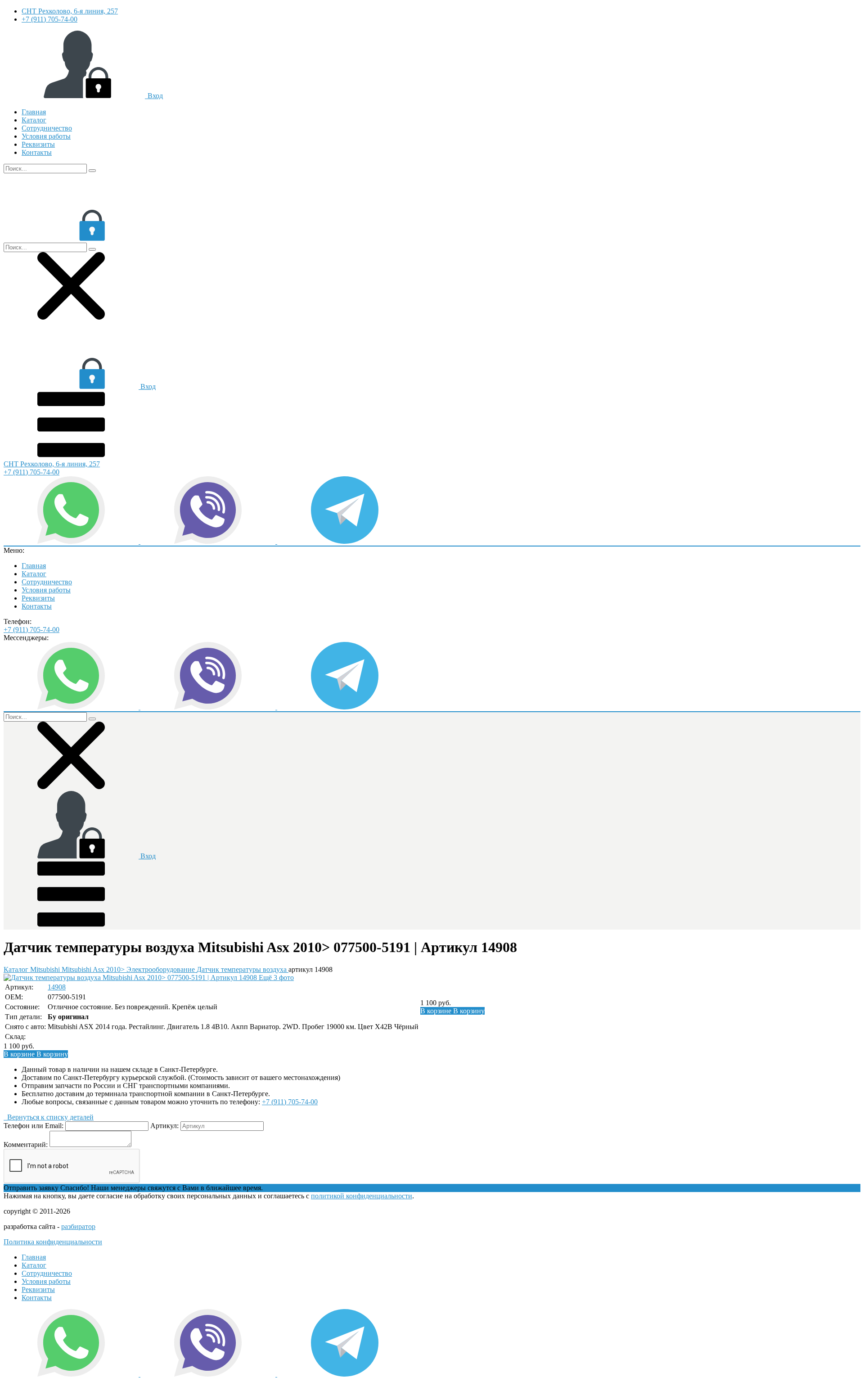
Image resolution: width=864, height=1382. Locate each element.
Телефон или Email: (33, 1125)
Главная (34, 112)
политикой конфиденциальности (361, 1196)
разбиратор (78, 1226)
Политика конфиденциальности (53, 1242)
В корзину (452, 1011)
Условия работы (46, 136)
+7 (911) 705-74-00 (49, 19)
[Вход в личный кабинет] (71, 238)
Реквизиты (38, 144)
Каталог (34, 120)
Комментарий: (26, 1144)
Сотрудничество (47, 128)
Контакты (37, 152)
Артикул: (164, 1125)
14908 (57, 987)
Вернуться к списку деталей (49, 1117)
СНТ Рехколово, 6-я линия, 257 (70, 11)
